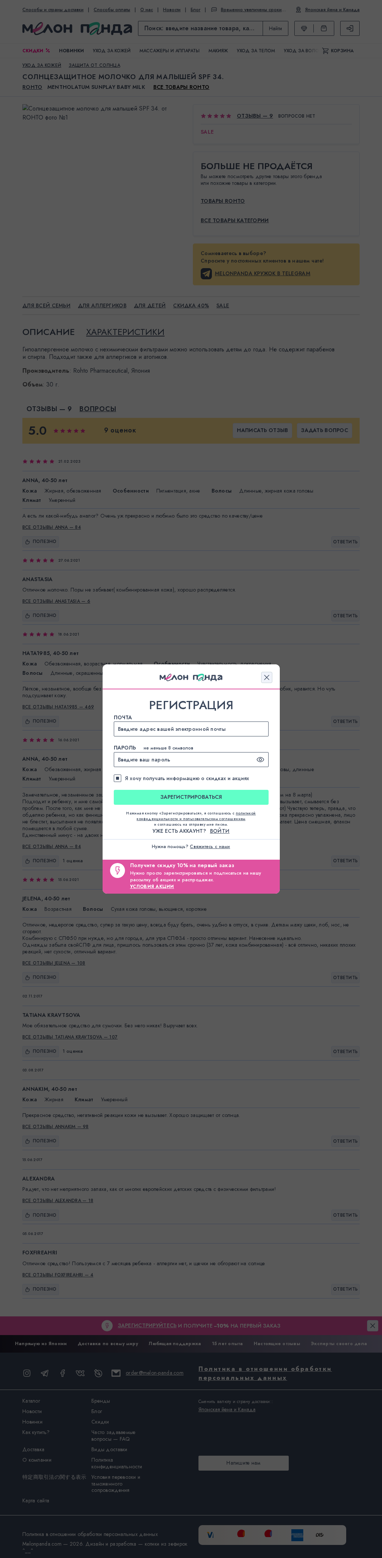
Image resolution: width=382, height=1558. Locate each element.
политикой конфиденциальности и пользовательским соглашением (196, 816)
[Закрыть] (266, 677)
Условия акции (152, 886)
